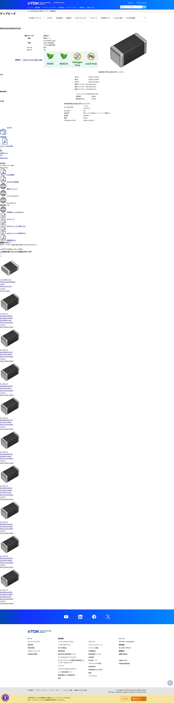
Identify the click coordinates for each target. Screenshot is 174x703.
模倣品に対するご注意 (80, 690)
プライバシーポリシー (42, 690)
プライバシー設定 (67, 690)
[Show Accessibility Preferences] (5, 697)
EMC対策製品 (39, 11)
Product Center (59, 3)
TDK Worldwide (141, 3)
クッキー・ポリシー (55, 690)
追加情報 (125, 699)
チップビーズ (46, 11)
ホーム (29, 11)
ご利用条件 (31, 690)
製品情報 (33, 11)
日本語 (130, 3)
